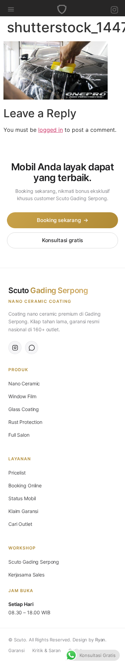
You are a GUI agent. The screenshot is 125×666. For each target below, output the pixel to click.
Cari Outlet (20, 524)
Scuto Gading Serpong (33, 562)
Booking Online (25, 485)
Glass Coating (23, 409)
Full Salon (19, 435)
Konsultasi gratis (62, 240)
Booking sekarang (62, 220)
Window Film (22, 396)
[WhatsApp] (31, 347)
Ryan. (101, 639)
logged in (50, 129)
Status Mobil (22, 498)
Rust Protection (25, 422)
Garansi (16, 650)
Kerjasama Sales (26, 575)
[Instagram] (114, 10)
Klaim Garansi (23, 511)
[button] (11, 9)
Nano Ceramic (24, 383)
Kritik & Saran (46, 650)
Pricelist (17, 473)
